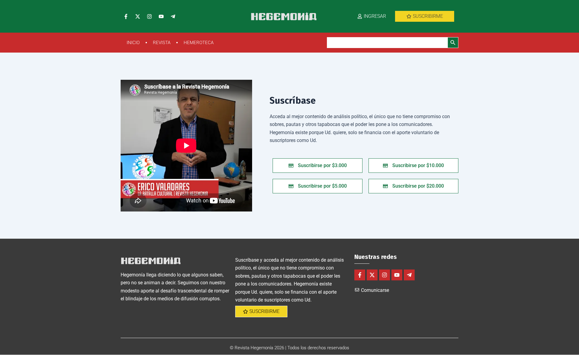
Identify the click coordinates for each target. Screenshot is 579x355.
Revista (161, 42)
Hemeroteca (199, 42)
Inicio (133, 42)
